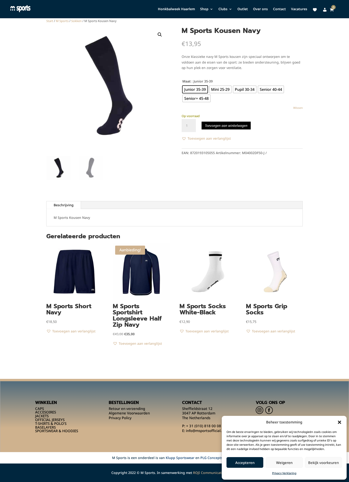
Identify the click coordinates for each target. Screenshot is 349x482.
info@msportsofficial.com (207, 430)
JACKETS (42, 415)
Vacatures (299, 9)
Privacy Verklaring (284, 473)
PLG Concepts (211, 457)
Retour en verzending (127, 408)
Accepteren (245, 462)
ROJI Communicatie (208, 472)
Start (49, 21)
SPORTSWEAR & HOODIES (56, 430)
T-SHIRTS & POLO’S (50, 423)
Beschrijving (64, 205)
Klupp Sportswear (180, 457)
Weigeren (284, 462)
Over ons (260, 9)
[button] (339, 422)
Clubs (222, 9)
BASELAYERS (45, 427)
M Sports (62, 21)
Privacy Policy (120, 417)
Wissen (298, 108)
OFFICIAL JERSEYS (50, 419)
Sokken (76, 21)
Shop (204, 9)
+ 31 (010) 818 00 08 (203, 425)
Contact (279, 9)
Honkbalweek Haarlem (176, 9)
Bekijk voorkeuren (323, 462)
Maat (186, 81)
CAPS (39, 408)
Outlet (242, 9)
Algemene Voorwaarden (129, 413)
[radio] (195, 89)
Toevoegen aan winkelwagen (226, 125)
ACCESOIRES (45, 412)
